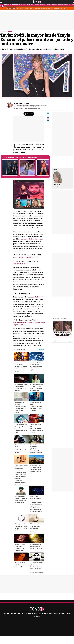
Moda (5, 614)
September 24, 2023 (20, 264)
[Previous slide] (55, 330)
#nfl (42, 322)
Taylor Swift (39, 297)
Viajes (63, 614)
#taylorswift (17, 322)
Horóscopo (37, 616)
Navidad (69, 614)
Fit (15, 614)
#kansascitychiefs (35, 322)
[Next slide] (69, 330)
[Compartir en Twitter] (48, 113)
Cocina (30, 614)
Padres (24, 614)
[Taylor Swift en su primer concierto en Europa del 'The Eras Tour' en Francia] (44, 175)
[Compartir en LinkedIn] (48, 120)
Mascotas (56, 614)
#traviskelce (25, 322)
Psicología (48, 614)
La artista (31, 272)
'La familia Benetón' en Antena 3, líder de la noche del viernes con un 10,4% (37, 8)
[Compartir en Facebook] (48, 117)
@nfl (15, 320)
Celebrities (13, 5)
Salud (41, 614)
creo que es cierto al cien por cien (32, 239)
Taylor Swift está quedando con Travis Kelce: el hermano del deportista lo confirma (33, 49)
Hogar (36, 614)
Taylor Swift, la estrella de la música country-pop (25, 157)
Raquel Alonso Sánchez (21, 104)
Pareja (19, 614)
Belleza (10, 614)
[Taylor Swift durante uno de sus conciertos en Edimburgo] (10, 175)
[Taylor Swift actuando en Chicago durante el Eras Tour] (27, 175)
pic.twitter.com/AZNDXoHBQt (29, 257)
